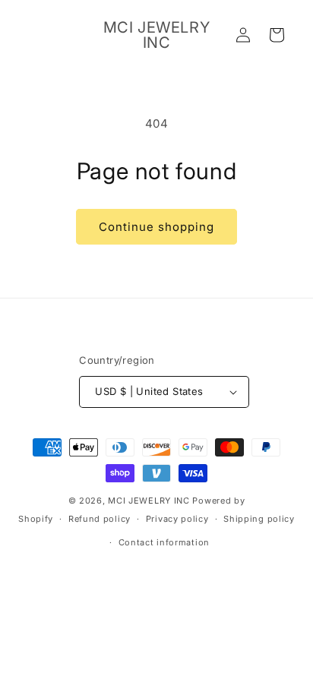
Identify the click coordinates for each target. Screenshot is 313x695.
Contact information (164, 542)
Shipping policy (259, 518)
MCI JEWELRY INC (149, 500)
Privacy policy (177, 518)
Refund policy (99, 518)
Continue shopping (156, 227)
